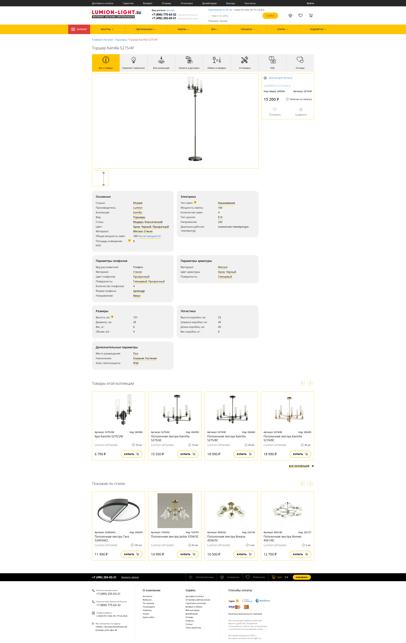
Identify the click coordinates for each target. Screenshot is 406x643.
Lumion (137, 207)
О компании (151, 590)
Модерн (138, 222)
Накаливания (226, 203)
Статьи (189, 624)
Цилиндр (139, 291)
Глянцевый (140, 281)
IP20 (135, 363)
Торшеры (121, 39)
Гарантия (128, 3)
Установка (187, 3)
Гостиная (151, 358)
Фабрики (147, 599)
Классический (154, 222)
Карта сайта (148, 617)
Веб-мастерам (193, 610)
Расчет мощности (149, 236)
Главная (97, 39)
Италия (137, 203)
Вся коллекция (299, 466)
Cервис (191, 590)
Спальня (138, 358)
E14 (220, 217)
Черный (146, 226)
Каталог (82, 29)
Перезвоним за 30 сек (220, 10)
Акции (146, 613)
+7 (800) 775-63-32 (175, 14)
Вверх (137, 295)
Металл (138, 231)
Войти (310, 3)
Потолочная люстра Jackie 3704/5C (175, 536)
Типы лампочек (193, 627)
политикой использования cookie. (246, 629)
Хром (136, 226)
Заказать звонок (130, 577)
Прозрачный (161, 226)
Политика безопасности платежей (245, 613)
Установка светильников (198, 599)
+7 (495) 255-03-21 (175, 18)
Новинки (147, 610)
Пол (135, 353)
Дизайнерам (209, 3)
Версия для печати (280, 78)
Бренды (230, 3)
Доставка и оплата (102, 3)
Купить (129, 454)
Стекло (148, 231)
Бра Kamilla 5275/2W (109, 436)
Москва (171, 10)
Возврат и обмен (194, 606)
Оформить (302, 577)
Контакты (250, 3)
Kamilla (137, 212)
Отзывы (166, 3)
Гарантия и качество (196, 603)
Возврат (147, 3)
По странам (148, 603)
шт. (280, 577)
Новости (190, 620)
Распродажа (149, 606)
